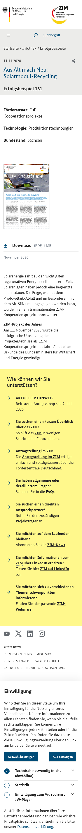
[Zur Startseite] (60, 14)
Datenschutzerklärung (35, 826)
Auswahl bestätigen (21, 756)
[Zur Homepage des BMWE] (21, 14)
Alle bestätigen (63, 756)
